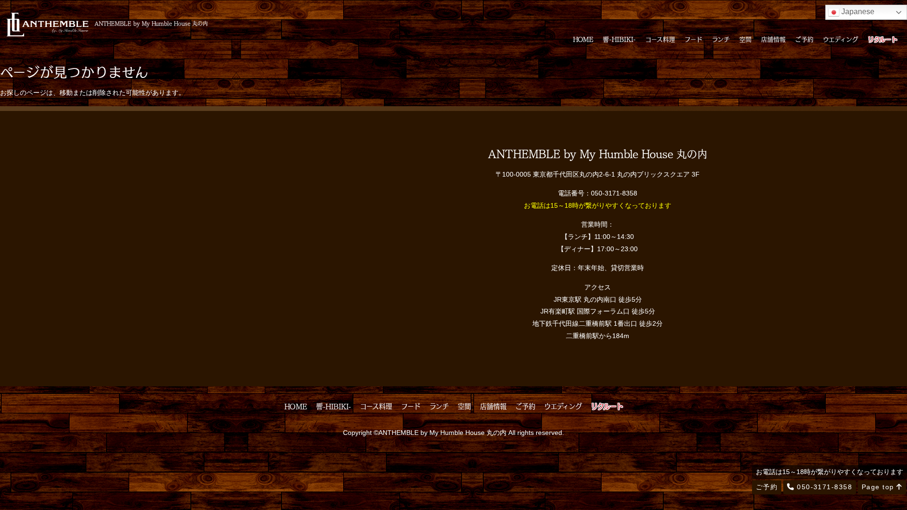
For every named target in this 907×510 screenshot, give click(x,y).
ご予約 (804, 38)
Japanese (856, 12)
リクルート (883, 38)
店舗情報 (773, 38)
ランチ (721, 38)
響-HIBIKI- (619, 38)
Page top (879, 487)
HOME (583, 38)
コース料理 (660, 38)
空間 (745, 38)
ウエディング (840, 38)
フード (693, 38)
